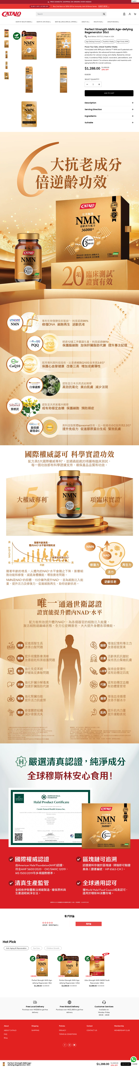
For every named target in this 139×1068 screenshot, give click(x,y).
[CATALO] (11, 14)
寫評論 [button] (88, 924)
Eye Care (36, 948)
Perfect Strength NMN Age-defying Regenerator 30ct (42, 981)
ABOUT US (85, 22)
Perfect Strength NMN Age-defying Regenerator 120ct (69, 981)
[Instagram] (69, 1045)
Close (134, 1064)
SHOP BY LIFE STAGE (43, 22)
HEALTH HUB (98, 22)
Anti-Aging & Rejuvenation (16, 948)
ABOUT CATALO (10, 1030)
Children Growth (53, 948)
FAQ (5, 1034)
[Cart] (135, 14)
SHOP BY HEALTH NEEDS (23, 22)
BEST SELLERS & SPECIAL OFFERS (65, 22)
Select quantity (92, 79)
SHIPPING (35, 1030)
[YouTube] (74, 1045)
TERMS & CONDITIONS (68, 1034)
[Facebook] (64, 1045)
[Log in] (129, 14)
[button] (135, 1)
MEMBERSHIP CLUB (122, 1030)
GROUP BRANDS (112, 22)
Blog (5, 1038)
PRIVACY (62, 1030)
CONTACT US (92, 1030)
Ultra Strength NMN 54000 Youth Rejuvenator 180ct (97, 981)
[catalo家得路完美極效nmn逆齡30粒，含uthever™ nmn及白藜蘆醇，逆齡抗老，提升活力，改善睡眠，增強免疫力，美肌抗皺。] (29, 45)
